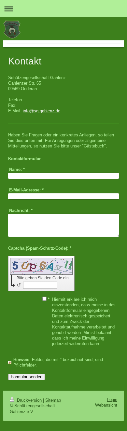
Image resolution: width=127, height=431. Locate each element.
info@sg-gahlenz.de (41, 111)
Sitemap (53, 400)
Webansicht (106, 405)
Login (112, 399)
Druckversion (29, 400)
